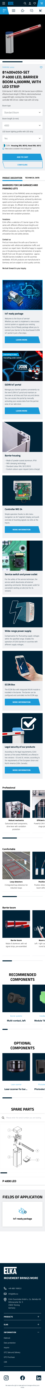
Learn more (21, 339)
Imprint (6, 1347)
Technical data (32, 177)
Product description (12, 177)
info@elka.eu (13, 1294)
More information (21, 529)
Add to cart (22, 157)
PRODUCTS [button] (8, 1316)
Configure (22, 164)
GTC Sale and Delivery (12, 1352)
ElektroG (7, 1338)
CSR (5, 1362)
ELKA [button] (6, 1324)
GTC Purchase (9, 1357)
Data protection (10, 1343)
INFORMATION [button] (10, 1332)
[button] (12, 61)
